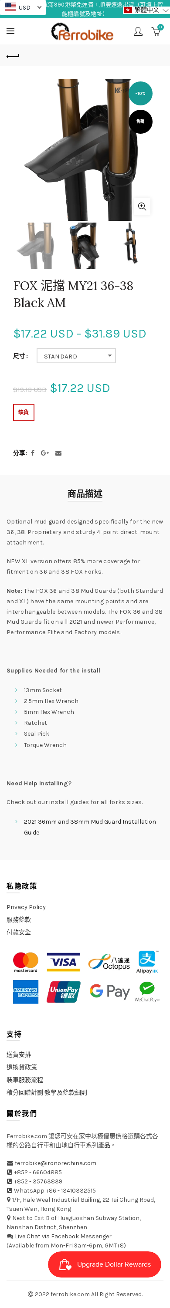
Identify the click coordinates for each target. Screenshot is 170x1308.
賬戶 (138, 31)
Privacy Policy (26, 907)
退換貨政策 (22, 1067)
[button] (146, 10)
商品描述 (85, 494)
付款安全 (19, 932)
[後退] (13, 55)
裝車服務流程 (25, 1080)
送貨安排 (19, 1054)
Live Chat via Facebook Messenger (63, 1236)
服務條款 (19, 919)
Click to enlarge (142, 206)
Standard (60, 356)
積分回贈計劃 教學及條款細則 (47, 1092)
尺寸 (19, 356)
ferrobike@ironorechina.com (55, 1163)
